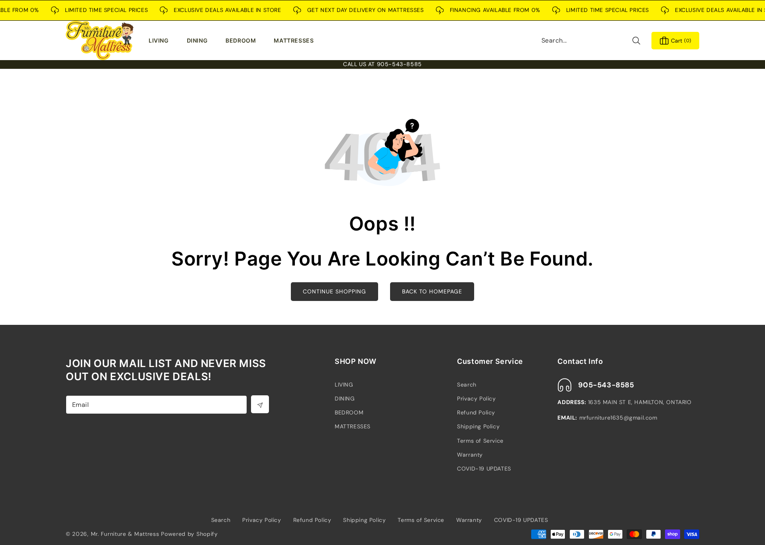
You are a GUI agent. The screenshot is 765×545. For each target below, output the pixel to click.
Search (467, 384)
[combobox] (591, 40)
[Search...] (636, 40)
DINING (345, 398)
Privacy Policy (476, 398)
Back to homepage (432, 291)
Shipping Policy (478, 426)
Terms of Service (480, 440)
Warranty (470, 454)
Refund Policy (476, 412)
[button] (160, 40)
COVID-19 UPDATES (484, 468)
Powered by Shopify (189, 533)
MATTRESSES (353, 426)
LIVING (344, 384)
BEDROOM (349, 412)
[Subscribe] (260, 404)
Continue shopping (334, 291)
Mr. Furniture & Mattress (125, 533)
